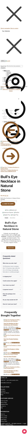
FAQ (2, 407)
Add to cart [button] (15, 342)
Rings (2, 394)
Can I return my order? (9, 285)
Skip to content (14, 28)
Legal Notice (3, 419)
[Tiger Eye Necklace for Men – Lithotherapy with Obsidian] (12, 321)
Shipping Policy (4, 404)
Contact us (3, 406)
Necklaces (7, 86)
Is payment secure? (8, 289)
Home (2, 86)
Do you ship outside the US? (10, 299)
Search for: (3, 66)
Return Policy (4, 402)
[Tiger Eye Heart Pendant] (11, 354)
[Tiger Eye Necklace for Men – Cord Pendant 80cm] (12, 368)
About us (3, 414)
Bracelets (3, 389)
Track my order (4, 400)
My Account (7, 70)
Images (6, 217)
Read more (11, 247)
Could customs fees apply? (10, 280)
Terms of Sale (4, 415)
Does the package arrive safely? (9, 294)
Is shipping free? (7, 276)
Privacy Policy (4, 421)
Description (12, 217)
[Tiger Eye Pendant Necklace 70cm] (12, 336)
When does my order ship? (10, 263)
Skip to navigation (5, 28)
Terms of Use (4, 417)
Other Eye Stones (5, 392)
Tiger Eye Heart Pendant (10, 356)
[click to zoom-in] (11, 99)
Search (3, 68)
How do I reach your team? (10, 304)
